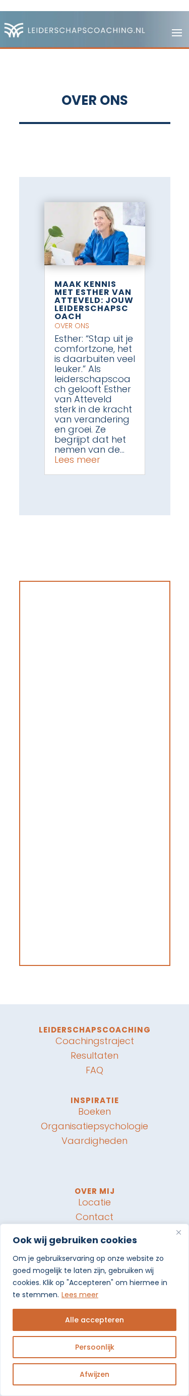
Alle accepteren (94, 1320)
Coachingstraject (94, 1041)
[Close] (178, 1232)
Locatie (94, 1202)
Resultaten (94, 1055)
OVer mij (95, 1191)
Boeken (94, 1111)
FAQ (94, 1070)
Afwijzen (94, 1374)
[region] (94, 1310)
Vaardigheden (94, 1140)
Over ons (71, 326)
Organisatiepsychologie (94, 1126)
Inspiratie (95, 1100)
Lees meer (79, 1295)
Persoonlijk (94, 1347)
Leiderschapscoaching (95, 1029)
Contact (94, 1216)
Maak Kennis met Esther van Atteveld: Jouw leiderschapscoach (94, 300)
